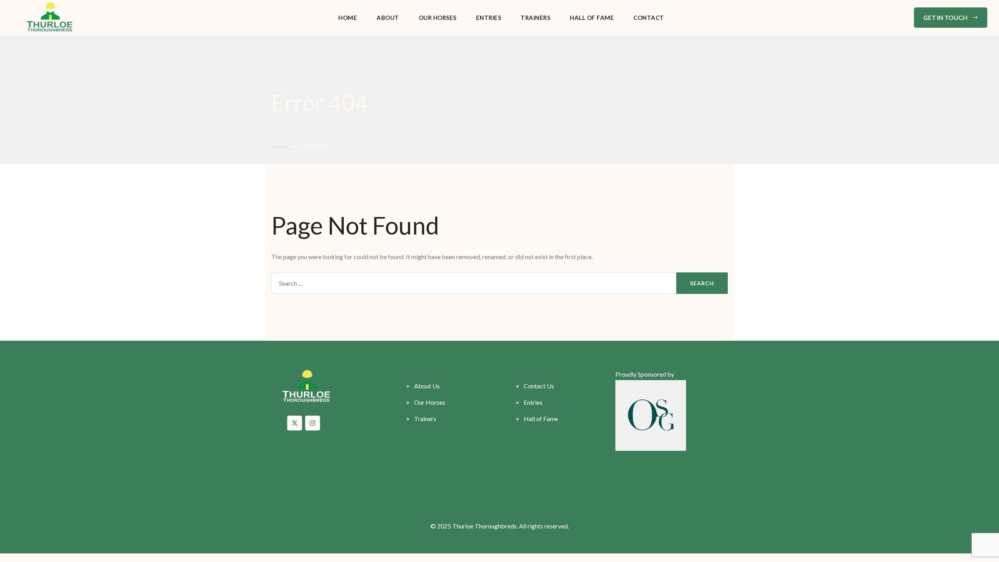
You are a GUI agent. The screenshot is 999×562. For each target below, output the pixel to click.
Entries (488, 17)
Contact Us (534, 385)
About (388, 17)
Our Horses (438, 17)
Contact (648, 17)
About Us (423, 385)
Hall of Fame (592, 17)
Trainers (535, 17)
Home (347, 17)
